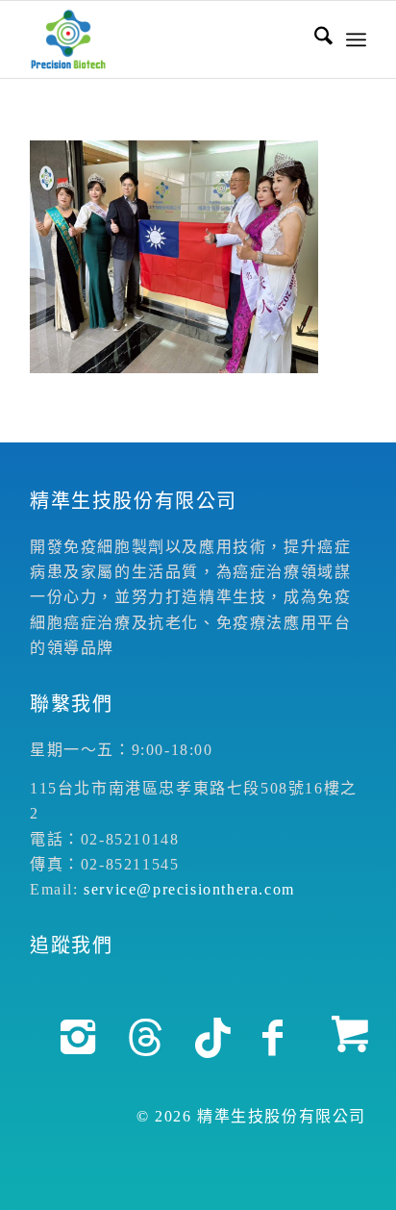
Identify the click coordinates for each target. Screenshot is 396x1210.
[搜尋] (314, 39)
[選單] (356, 39)
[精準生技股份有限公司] (164, 39)
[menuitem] (314, 39)
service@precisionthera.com (189, 889)
